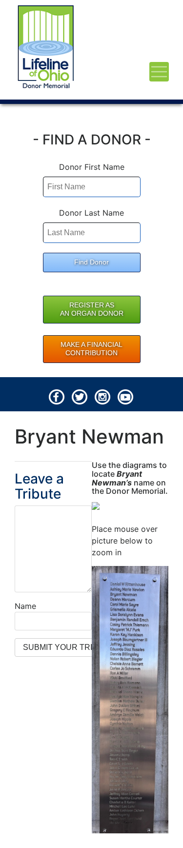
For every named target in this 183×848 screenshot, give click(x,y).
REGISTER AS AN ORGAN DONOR (91, 309)
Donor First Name (91, 167)
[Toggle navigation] (159, 72)
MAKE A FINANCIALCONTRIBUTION (91, 349)
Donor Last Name (91, 213)
